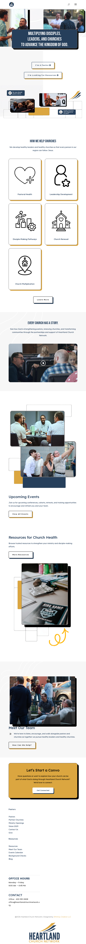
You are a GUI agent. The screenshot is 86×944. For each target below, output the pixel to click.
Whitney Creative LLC (62, 917)
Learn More (43, 300)
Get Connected (43, 790)
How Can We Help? (22, 745)
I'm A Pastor (42, 65)
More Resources (20, 555)
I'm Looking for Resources (42, 75)
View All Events (20, 514)
